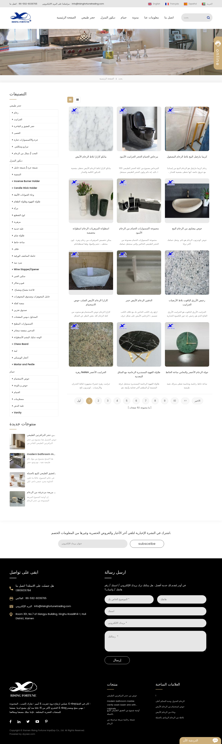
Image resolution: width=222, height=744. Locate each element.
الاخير (197, 401)
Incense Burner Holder (27, 181)
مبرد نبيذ (18, 263)
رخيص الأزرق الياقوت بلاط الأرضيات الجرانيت (187, 302)
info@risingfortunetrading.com (88, 4)
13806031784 (23, 590)
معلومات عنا (151, 17)
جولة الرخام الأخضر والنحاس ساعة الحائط (187, 372)
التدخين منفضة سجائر (24, 331)
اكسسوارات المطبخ (23, 324)
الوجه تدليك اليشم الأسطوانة (28, 337)
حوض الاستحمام (21, 379)
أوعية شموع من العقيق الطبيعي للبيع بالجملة (42, 473)
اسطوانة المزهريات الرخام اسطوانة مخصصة (91, 231)
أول (79, 401)
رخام (16, 113)
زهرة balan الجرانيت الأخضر (91, 372)
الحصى (17, 133)
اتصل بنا (169, 17)
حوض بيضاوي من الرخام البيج (187, 229)
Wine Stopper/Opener (26, 269)
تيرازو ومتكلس (21, 147)
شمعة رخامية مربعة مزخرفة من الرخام (42, 492)
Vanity (18, 413)
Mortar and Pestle (24, 364)
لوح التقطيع (19, 215)
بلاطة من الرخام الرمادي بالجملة (170, 717)
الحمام (17, 392)
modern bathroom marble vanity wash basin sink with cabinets (42, 454)
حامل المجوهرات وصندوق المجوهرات (32, 297)
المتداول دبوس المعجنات (26, 317)
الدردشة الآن (190, 740)
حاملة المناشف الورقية (24, 256)
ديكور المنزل (107, 17)
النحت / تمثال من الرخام (25, 153)
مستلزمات (19, 399)
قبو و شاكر (19, 283)
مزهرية (17, 222)
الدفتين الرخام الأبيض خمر (139, 300)
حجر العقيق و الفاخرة (24, 126)
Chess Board (21, 344)
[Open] (218, 59)
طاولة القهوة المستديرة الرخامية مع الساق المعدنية (139, 374)
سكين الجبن (19, 276)
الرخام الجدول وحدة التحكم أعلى (170, 701)
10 (174, 401)
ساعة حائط (19, 242)
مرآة (16, 208)
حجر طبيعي (88, 17)
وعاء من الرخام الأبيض (165, 712)
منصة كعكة (19, 303)
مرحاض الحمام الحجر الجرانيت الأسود (139, 157)
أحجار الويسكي (21, 358)
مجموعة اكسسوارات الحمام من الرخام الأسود (139, 231)
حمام (124, 17)
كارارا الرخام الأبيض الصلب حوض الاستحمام (91, 302)
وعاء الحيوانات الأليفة (24, 195)
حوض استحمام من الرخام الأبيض (170, 706)
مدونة (135, 17)
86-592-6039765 (28, 4)
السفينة (17, 174)
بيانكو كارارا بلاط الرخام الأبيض (90, 157)
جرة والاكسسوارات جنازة (26, 140)
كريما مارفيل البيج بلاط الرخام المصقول (187, 157)
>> (185, 401)
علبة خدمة (19, 229)
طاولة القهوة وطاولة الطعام (27, 202)
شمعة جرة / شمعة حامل (26, 168)
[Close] (218, 84)
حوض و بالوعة (21, 385)
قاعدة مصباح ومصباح (24, 290)
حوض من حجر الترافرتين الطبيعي (42, 435)
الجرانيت (18, 119)
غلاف (16, 249)
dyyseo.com (28, 734)
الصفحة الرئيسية (66, 17)
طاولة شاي (19, 236)
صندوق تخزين (20, 310)
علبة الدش (19, 406)
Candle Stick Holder (25, 188)
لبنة (15, 351)
